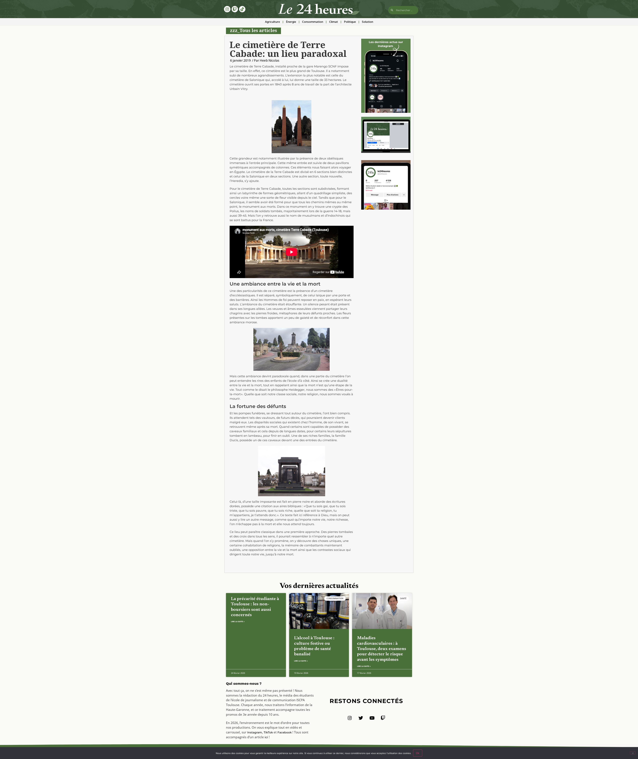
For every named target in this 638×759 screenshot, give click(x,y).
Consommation (312, 22)
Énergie (291, 22)
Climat (333, 22)
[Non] (633, 752)
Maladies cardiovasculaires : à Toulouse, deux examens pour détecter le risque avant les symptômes (381, 649)
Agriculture (272, 22)
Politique (350, 22)
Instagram (254, 732)
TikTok (268, 732)
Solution (367, 22)
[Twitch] (235, 9)
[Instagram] (227, 9)
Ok (417, 753)
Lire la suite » (238, 621)
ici (266, 737)
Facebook (284, 732)
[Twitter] (361, 718)
